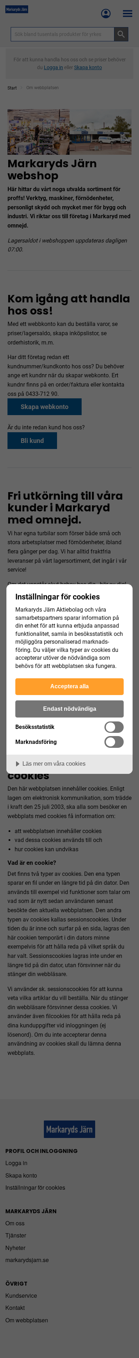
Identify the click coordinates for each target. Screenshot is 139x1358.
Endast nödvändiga (69, 708)
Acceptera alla (69, 686)
